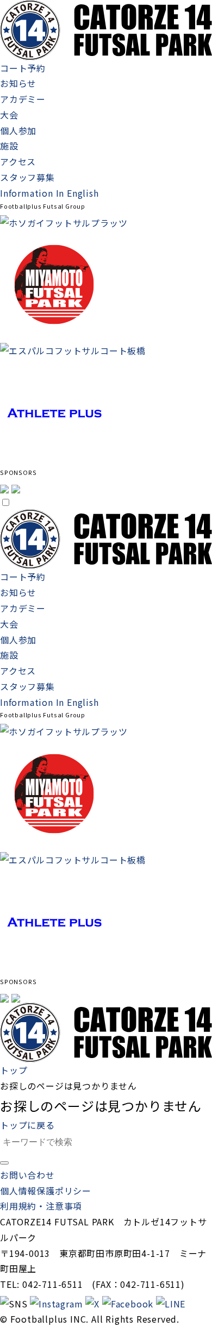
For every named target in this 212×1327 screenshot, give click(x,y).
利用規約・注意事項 (41, 1205)
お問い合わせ (27, 1174)
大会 (9, 114)
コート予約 (23, 67)
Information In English (49, 192)
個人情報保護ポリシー (45, 1190)
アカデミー (23, 98)
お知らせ (18, 83)
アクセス (18, 161)
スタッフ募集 (27, 177)
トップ (13, 1069)
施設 (9, 145)
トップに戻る (27, 1124)
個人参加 (18, 130)
